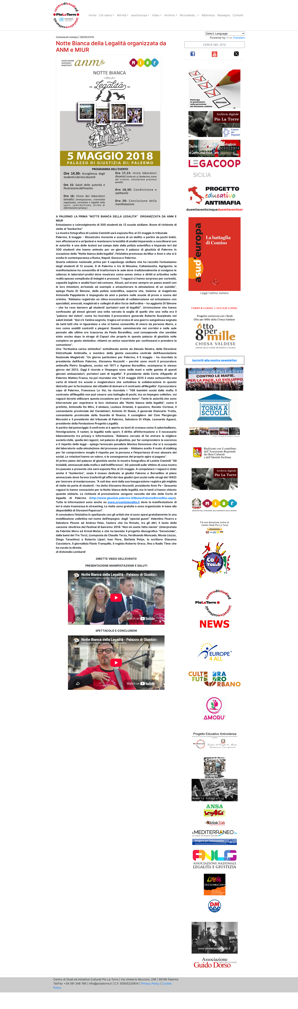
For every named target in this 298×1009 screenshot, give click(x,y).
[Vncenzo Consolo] (215, 937)
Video (156, 15)
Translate (239, 37)
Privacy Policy (150, 983)
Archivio (169, 15)
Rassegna (223, 15)
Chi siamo (105, 15)
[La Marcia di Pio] (214, 768)
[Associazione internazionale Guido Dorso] (215, 962)
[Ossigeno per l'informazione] (214, 842)
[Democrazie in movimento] (214, 906)
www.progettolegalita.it (124, 502)
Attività (121, 15)
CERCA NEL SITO (214, 44)
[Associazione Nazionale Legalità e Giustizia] (214, 859)
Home (92, 15)
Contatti (238, 15)
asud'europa (139, 15)
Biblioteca (208, 15)
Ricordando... (188, 15)
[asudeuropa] (214, 254)
